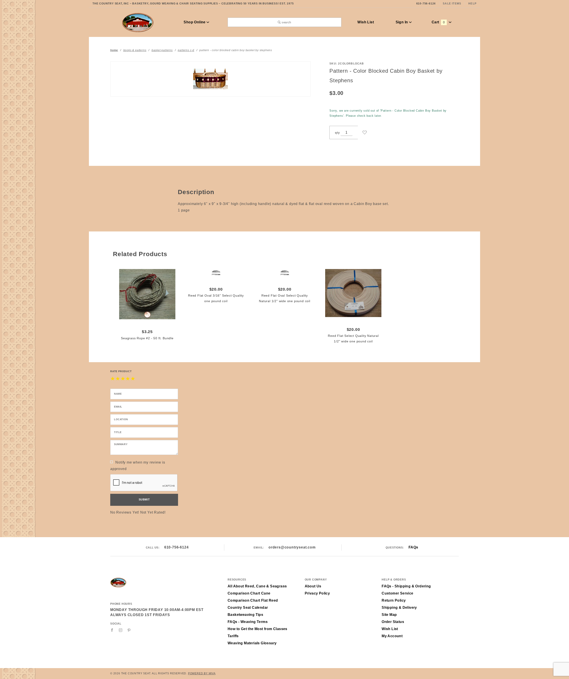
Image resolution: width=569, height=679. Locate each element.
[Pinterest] (129, 630)
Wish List (365, 22)
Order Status (393, 622)
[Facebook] (112, 630)
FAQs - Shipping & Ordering (406, 586)
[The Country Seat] (138, 22)
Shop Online (195, 22)
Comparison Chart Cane (249, 593)
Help (472, 3)
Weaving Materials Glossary (252, 643)
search (285, 22)
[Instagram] (121, 630)
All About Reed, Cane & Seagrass (257, 586)
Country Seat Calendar (248, 607)
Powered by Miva (202, 673)
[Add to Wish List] (365, 132)
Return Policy (394, 600)
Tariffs (233, 636)
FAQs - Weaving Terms (248, 622)
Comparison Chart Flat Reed (253, 600)
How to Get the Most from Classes (257, 629)
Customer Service (397, 593)
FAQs (413, 547)
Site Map (389, 615)
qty (337, 132)
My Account (392, 636)
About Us (313, 586)
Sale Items (452, 3)
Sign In (402, 22)
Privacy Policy (317, 593)
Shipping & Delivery (399, 607)
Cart (438, 22)
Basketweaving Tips (245, 615)
